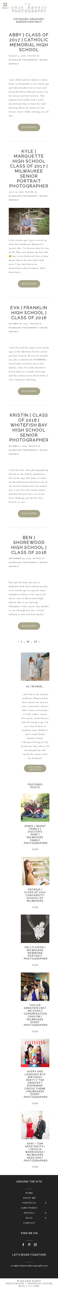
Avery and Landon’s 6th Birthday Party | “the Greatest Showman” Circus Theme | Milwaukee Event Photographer (35, 1084)
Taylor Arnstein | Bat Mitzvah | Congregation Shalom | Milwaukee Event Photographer (35, 1015)
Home (29, 1193)
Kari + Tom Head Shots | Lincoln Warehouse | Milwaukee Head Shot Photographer (35, 1152)
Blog (29, 1218)
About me (29, 1198)
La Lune (34, 1286)
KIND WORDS (29, 1207)
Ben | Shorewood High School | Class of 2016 (29, 545)
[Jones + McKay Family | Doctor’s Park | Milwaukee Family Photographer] (35, 807)
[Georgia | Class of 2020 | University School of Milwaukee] (35, 871)
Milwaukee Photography (23, 60)
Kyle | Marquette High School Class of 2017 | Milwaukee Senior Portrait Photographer (29, 168)
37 (35, 641)
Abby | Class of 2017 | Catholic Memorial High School (29, 42)
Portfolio (29, 1202)
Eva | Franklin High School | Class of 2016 (28, 312)
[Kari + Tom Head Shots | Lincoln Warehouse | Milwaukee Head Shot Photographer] (35, 1125)
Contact (29, 1223)
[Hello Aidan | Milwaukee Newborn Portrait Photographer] (35, 929)
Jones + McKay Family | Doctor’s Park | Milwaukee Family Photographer (35, 835)
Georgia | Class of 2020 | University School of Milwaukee (35, 895)
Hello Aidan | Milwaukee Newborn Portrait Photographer (35, 953)
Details (29, 1212)
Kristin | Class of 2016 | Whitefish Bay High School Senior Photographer (29, 427)
